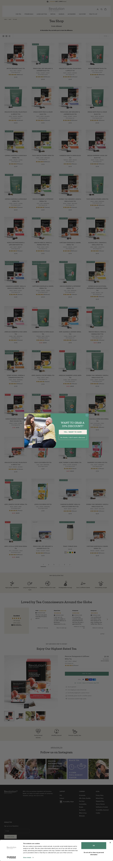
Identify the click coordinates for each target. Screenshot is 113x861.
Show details (27, 857)
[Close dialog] (87, 415)
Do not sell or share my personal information (94, 853)
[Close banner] (110, 842)
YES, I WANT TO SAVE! (73, 432)
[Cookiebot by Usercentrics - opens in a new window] (11, 857)
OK (94, 845)
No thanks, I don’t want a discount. (72, 437)
